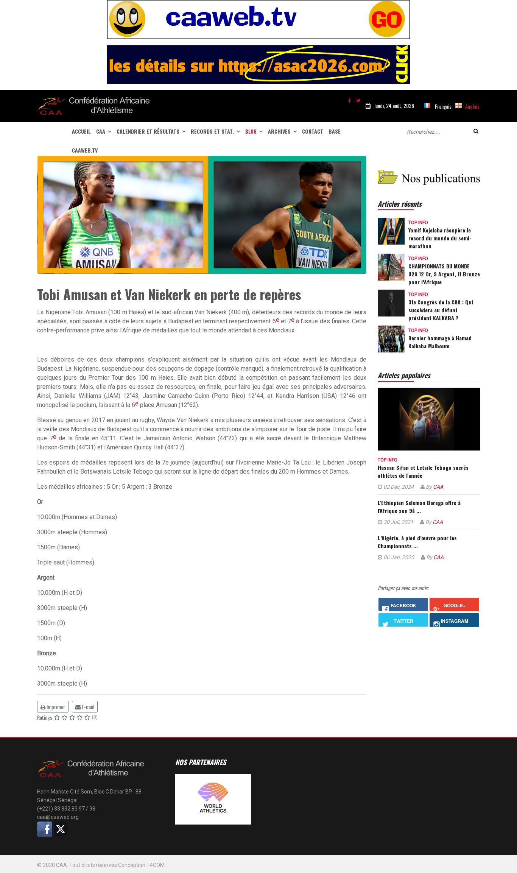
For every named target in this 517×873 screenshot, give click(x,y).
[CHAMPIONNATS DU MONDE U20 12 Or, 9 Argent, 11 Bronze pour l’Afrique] (391, 266)
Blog (251, 131)
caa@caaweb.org (58, 817)
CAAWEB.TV (85, 150)
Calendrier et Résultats (148, 131)
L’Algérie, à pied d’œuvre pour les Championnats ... (417, 542)
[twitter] (358, 100)
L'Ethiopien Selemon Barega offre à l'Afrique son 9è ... (419, 506)
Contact (312, 131)
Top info (418, 222)
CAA (100, 131)
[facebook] (349, 100)
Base (335, 131)
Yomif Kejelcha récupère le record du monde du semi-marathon (440, 238)
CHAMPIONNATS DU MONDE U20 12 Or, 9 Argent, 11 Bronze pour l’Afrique (444, 274)
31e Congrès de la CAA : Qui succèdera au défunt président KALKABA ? (440, 310)
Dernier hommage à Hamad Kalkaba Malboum (440, 342)
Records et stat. (212, 131)
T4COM (155, 865)
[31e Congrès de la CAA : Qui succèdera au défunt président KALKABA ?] (391, 302)
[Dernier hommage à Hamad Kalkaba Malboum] (391, 338)
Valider (476, 131)
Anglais (472, 106)
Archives (279, 131)
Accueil (81, 131)
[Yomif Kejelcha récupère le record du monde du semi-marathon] (391, 230)
